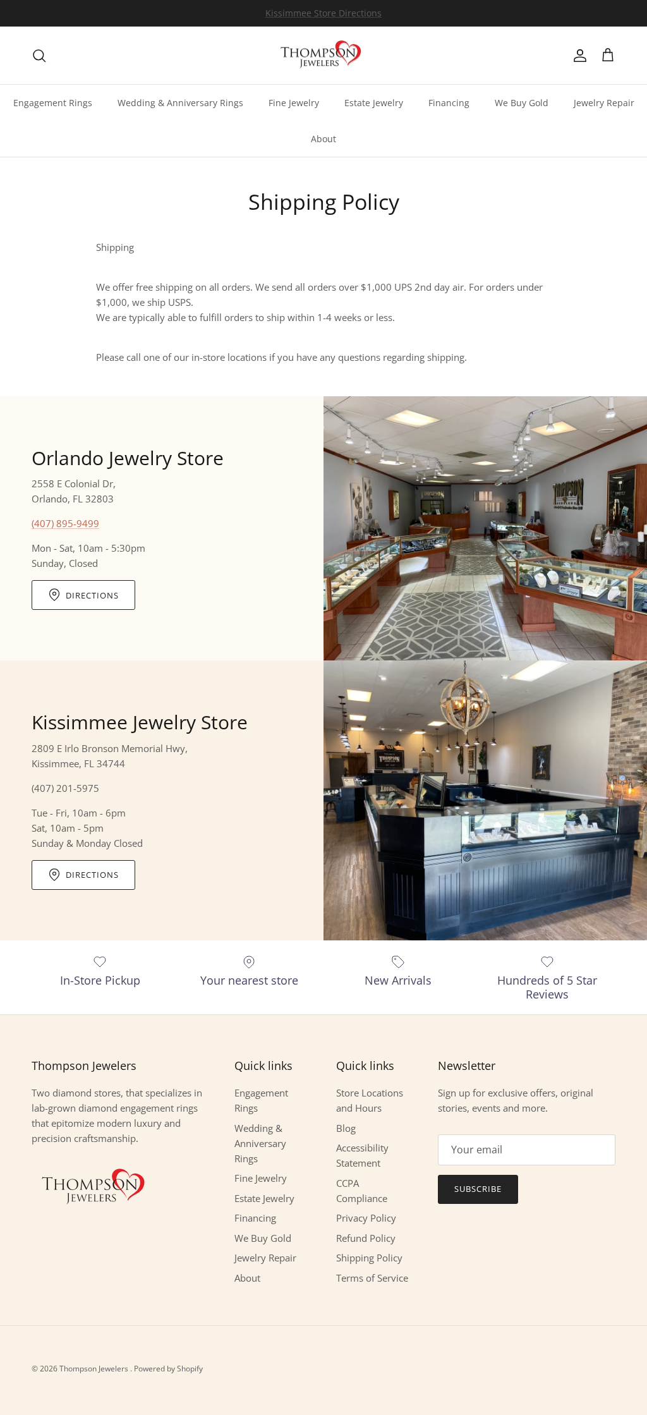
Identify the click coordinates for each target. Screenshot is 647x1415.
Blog (346, 1128)
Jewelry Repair (604, 103)
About (323, 139)
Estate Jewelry (373, 103)
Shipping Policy (369, 1257)
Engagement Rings (52, 103)
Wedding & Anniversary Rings (180, 103)
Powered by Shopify (168, 1368)
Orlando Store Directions (323, 14)
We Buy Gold (521, 103)
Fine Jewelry (294, 103)
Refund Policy (366, 1238)
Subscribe (478, 1188)
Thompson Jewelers (94, 1368)
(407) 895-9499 (65, 523)
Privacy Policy (366, 1218)
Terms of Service (372, 1278)
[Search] (39, 55)
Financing (448, 103)
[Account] (577, 55)
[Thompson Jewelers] (323, 55)
